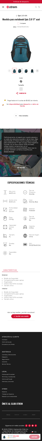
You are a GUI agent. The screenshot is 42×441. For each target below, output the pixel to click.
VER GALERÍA (21, 168)
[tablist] (21, 270)
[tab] (10, 270)
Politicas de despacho (8, 2)
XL (21, 89)
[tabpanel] (21, 290)
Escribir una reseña (23, 316)
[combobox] (35, 432)
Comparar (23, 23)
